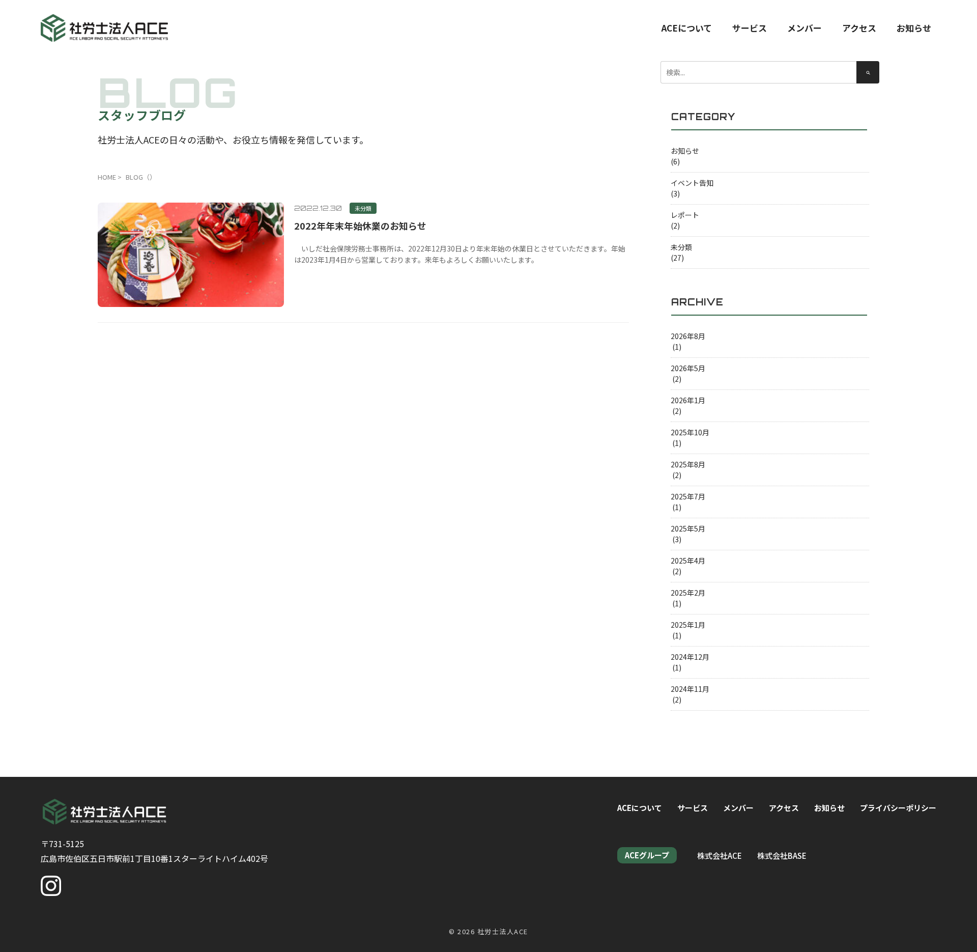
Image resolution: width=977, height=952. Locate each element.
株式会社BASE (782, 855)
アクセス (859, 27)
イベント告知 (692, 183)
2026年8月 (688, 336)
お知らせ (914, 27)
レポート (685, 215)
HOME (107, 177)
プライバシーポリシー (898, 807)
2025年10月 (690, 432)
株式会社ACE (719, 855)
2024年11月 (690, 689)
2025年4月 (688, 560)
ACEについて (687, 27)
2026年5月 (688, 368)
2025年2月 (688, 592)
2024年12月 (690, 657)
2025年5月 (688, 528)
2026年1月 (688, 400)
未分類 (681, 247)
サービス (749, 27)
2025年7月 (688, 496)
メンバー (804, 27)
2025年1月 (688, 625)
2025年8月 (688, 464)
